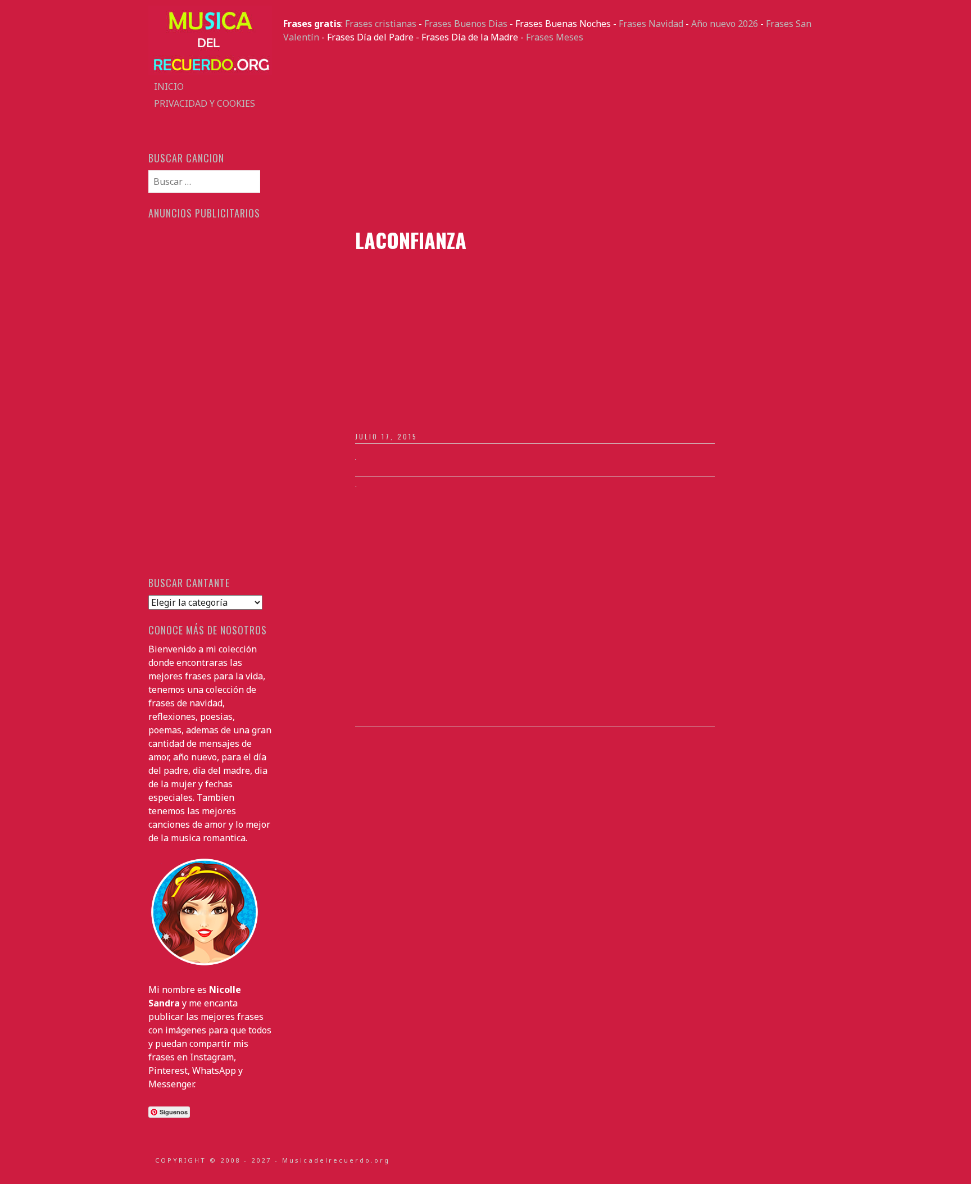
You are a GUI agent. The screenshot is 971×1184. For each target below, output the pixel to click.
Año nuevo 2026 (724, 23)
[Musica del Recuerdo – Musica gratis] (210, 71)
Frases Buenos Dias (465, 23)
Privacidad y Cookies (204, 103)
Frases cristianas (380, 23)
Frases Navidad (651, 23)
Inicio (169, 86)
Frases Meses (554, 37)
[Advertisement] (553, 136)
